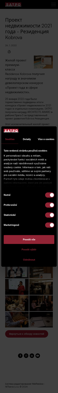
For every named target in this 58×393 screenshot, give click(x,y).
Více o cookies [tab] (46, 139)
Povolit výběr (29, 249)
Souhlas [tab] (10, 139)
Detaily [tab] (27, 139)
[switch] (49, 205)
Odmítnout (29, 259)
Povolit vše (29, 239)
